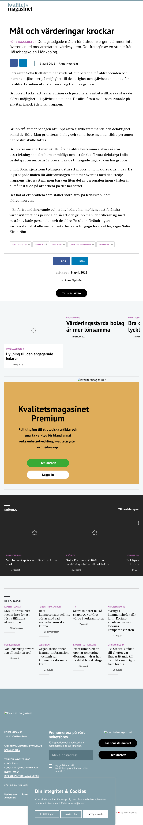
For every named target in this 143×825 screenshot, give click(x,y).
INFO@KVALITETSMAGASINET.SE (21, 775)
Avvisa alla (71, 814)
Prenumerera (48, 463)
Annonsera (10, 797)
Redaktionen (11, 794)
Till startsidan (71, 293)
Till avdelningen (128, 509)
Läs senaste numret (118, 743)
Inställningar (47, 814)
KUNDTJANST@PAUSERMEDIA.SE (21, 767)
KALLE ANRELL (12, 749)
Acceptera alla (95, 814)
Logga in (48, 475)
